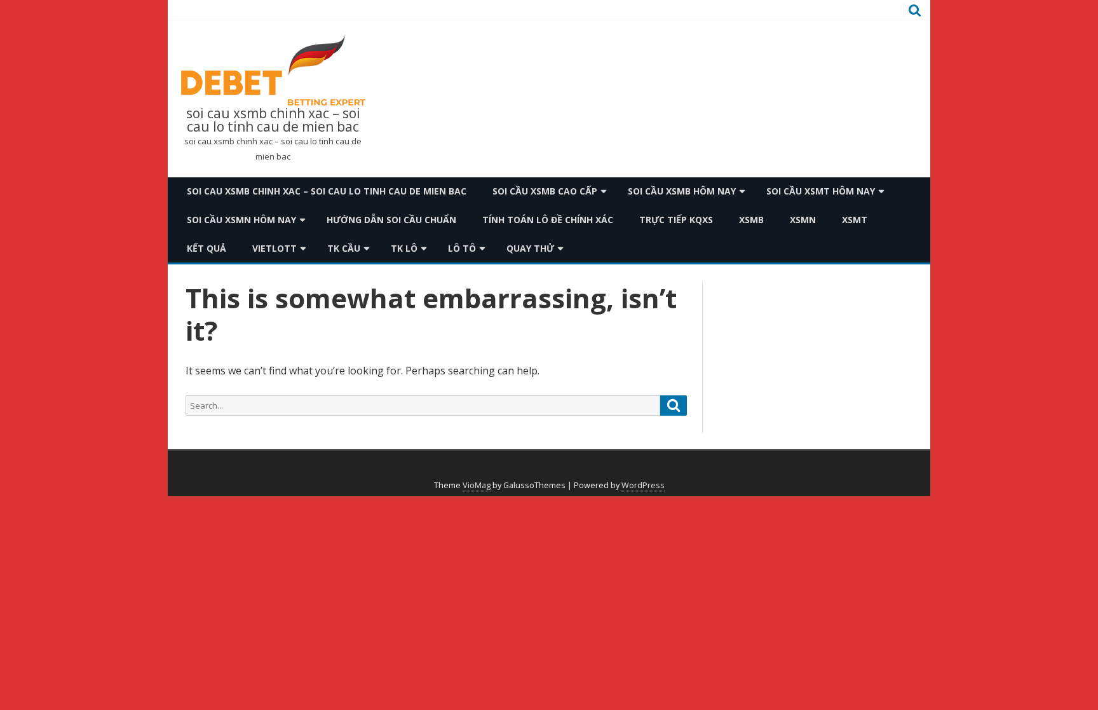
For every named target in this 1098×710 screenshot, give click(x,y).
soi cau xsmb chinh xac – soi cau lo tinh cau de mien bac (273, 120)
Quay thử (530, 248)
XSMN (803, 220)
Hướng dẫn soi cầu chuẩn (391, 220)
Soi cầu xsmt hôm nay (820, 191)
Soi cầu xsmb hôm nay (682, 191)
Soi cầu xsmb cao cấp (544, 191)
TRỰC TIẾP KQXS (676, 220)
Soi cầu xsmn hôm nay (241, 220)
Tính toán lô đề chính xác (547, 220)
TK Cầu (343, 248)
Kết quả (206, 248)
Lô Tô (462, 248)
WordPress (643, 485)
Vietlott (274, 248)
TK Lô (404, 248)
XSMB (751, 220)
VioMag (477, 485)
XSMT (854, 220)
